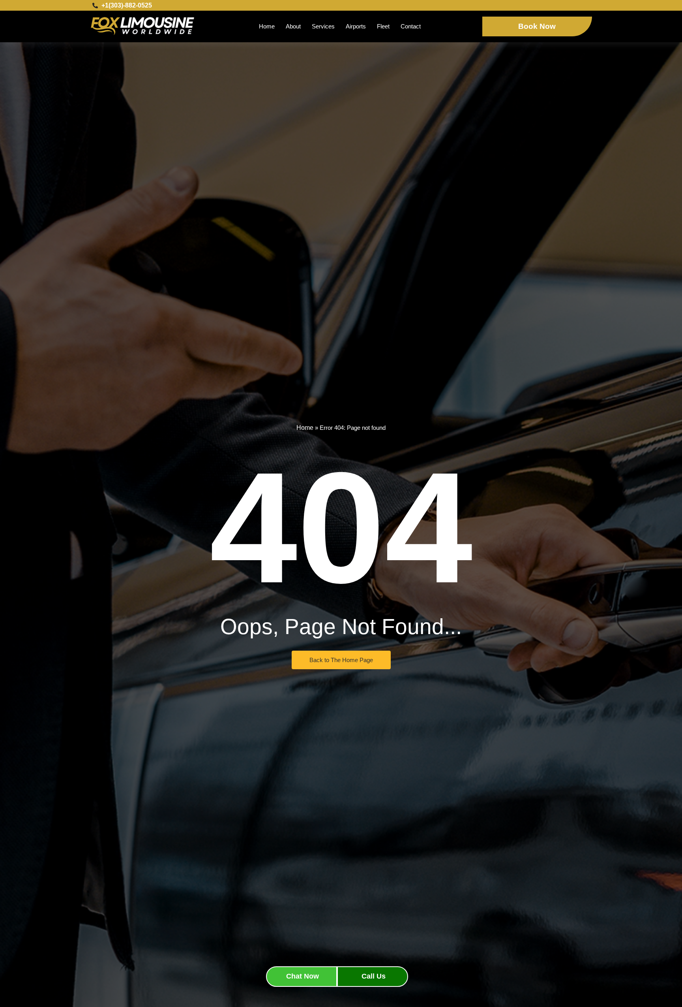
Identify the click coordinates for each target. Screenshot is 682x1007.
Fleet (383, 26)
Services (323, 26)
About (293, 26)
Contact (411, 26)
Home (267, 26)
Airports (356, 26)
